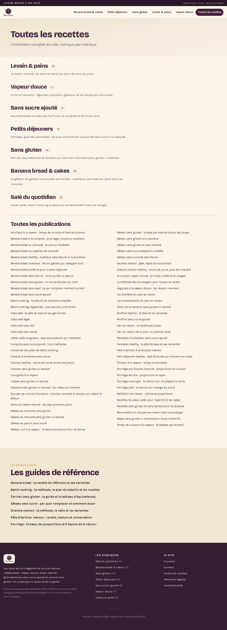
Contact (169, 567)
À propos (169, 561)
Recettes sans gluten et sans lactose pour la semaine (150, 406)
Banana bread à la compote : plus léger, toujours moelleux (48, 238)
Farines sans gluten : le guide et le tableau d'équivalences (53, 496)
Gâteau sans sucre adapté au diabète (140, 251)
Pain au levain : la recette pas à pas (139, 325)
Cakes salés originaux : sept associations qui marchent (46, 338)
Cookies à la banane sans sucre (30, 356)
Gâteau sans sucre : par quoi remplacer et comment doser (53, 503)
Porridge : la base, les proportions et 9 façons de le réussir (54, 524)
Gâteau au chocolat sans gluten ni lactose (37, 417)
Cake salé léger (20, 319)
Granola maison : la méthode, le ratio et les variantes (49, 510)
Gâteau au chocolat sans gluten (31, 410)
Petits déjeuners (117, 12)
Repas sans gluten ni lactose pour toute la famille (148, 418)
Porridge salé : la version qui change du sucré (146, 387)
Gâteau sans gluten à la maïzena (137, 238)
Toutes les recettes (209, 12)
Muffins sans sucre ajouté (133, 319)
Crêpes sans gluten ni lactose (29, 381)
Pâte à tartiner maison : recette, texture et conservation (51, 517)
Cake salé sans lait (22, 325)
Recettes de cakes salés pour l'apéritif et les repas (148, 400)
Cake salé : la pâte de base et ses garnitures (38, 313)
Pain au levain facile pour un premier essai (144, 331)
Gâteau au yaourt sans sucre (29, 423)
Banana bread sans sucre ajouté (31, 294)
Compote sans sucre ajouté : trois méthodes (39, 344)
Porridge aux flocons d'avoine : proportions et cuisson (151, 369)
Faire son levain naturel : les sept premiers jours (41, 404)
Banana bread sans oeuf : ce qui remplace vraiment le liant (47, 288)
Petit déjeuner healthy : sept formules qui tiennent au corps (154, 356)
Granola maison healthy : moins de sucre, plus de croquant (154, 269)
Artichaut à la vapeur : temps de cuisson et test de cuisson (48, 232)
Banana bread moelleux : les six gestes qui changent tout (47, 263)
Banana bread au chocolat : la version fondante (40, 245)
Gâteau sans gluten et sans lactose (139, 245)
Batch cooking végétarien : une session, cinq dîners (43, 307)
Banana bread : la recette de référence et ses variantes (50, 483)
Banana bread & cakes (88, 12)
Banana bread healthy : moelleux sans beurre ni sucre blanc (48, 257)
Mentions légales (175, 579)
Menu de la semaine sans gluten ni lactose (144, 307)
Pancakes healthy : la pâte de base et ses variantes (148, 344)
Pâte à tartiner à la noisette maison (139, 350)
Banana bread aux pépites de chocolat (35, 251)
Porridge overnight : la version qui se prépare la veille (151, 381)
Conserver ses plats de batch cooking (34, 350)
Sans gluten (139, 12)
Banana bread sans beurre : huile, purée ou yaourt (42, 275)
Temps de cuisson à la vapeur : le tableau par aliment (150, 424)
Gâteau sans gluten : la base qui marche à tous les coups (153, 232)
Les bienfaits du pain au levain (136, 294)
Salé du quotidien (33, 197)
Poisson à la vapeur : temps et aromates (142, 362)
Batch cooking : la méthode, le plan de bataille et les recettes (55, 489)
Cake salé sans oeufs (24, 331)
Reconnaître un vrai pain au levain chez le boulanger (150, 412)
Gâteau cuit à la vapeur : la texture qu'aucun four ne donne (48, 429)
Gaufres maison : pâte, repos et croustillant (144, 263)
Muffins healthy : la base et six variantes (142, 313)
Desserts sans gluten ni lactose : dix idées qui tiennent (45, 387)
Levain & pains (161, 12)
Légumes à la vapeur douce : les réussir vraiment (148, 288)
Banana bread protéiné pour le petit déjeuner (39, 269)
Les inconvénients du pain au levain (139, 300)
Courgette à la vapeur (24, 375)
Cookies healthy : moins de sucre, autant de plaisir (42, 362)
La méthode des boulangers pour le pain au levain (148, 282)
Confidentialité (173, 585)
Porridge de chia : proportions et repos (141, 375)
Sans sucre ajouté (34, 107)
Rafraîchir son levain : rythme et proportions (145, 393)
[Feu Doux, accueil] (8, 12)
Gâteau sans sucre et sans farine (137, 257)
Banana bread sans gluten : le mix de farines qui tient (44, 282)
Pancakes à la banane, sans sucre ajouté (142, 338)
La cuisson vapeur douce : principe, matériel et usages (151, 275)
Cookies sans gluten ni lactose (30, 369)
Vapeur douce (184, 12)
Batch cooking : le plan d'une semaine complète (41, 300)
